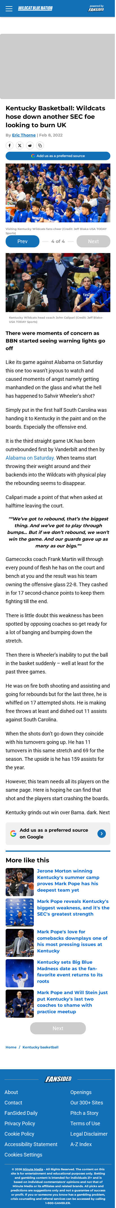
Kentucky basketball (41, 1047)
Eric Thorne (24, 135)
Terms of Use (85, 1123)
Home (11, 1047)
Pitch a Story (84, 1113)
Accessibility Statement (31, 1144)
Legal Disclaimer (89, 1134)
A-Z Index (81, 1144)
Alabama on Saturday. (30, 458)
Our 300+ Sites (86, 1103)
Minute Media (33, 1169)
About (11, 1092)
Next (93, 241)
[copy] (40, 145)
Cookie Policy (19, 1134)
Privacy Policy (20, 1123)
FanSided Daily (21, 1113)
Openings (81, 1092)
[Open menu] (9, 8)
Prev (22, 241)
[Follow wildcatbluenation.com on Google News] (101, 833)
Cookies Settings (23, 1155)
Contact (13, 1103)
